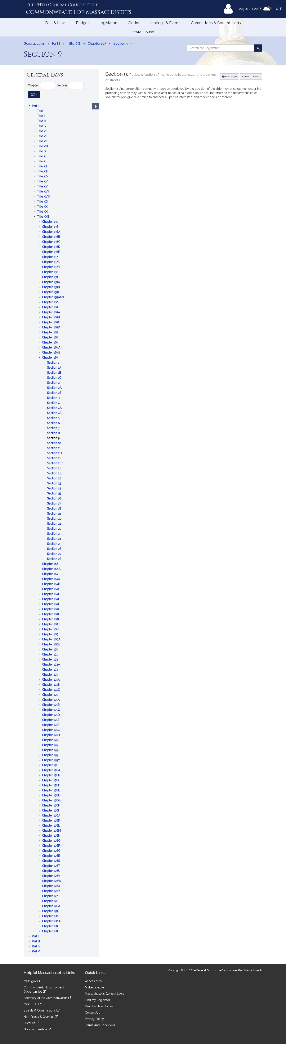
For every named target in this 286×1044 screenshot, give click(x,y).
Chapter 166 (50, 564)
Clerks (133, 23)
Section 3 (54, 398)
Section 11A (55, 453)
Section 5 (53, 418)
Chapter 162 (50, 332)
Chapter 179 (50, 911)
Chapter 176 (50, 765)
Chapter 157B (51, 267)
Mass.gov (30, 981)
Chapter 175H (51, 735)
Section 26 (54, 549)
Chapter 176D (51, 785)
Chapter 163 (50, 337)
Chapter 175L (51, 755)
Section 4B (54, 413)
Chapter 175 (50, 695)
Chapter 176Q (51, 851)
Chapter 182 (50, 931)
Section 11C (55, 463)
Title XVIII (43, 197)
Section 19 (54, 514)
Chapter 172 (50, 660)
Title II (41, 116)
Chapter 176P (51, 846)
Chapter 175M (51, 760)
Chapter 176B (51, 775)
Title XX (42, 207)
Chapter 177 (50, 896)
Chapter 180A (51, 921)
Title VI (42, 136)
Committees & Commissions (216, 23)
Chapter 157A (51, 262)
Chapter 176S (51, 861)
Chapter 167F (51, 604)
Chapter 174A (51, 680)
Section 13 (54, 483)
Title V (42, 131)
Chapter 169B (51, 644)
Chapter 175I (50, 740)
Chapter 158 (50, 272)
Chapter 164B (51, 353)
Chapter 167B (51, 584)
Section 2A (54, 388)
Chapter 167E (51, 599)
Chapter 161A (51, 312)
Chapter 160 (50, 302)
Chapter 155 (50, 222)
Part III (36, 941)
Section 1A (54, 368)
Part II (36, 936)
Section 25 (54, 544)
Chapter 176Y (51, 891)
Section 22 (54, 529)
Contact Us (92, 1012)
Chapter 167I (51, 619)
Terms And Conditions (100, 1025)
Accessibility (93, 981)
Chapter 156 (50, 227)
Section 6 (54, 423)
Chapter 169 (50, 634)
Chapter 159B (51, 287)
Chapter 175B (51, 705)
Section (62, 85)
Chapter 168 (50, 629)
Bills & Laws (56, 23)
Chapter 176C (51, 780)
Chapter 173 (50, 670)
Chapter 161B (51, 317)
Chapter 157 (50, 257)
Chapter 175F (51, 725)
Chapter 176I (51, 811)
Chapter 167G (51, 609)
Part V (36, 951)
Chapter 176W (52, 881)
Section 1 (53, 363)
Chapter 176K (51, 821)
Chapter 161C (51, 322)
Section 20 (54, 519)
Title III (41, 121)
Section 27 (54, 554)
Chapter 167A (51, 579)
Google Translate (36, 1029)
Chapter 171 (50, 655)
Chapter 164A (51, 348)
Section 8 (54, 433)
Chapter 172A (51, 665)
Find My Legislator (97, 1000)
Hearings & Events (165, 23)
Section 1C (54, 378)
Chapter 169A (51, 639)
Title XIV (43, 176)
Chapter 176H (51, 805)
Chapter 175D (51, 715)
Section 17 (54, 504)
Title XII (42, 166)
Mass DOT (31, 1004)
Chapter (33, 85)
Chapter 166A (51, 569)
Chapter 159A (51, 282)
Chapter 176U (51, 871)
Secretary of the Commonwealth (46, 998)
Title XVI (43, 187)
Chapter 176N (51, 836)
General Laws (34, 44)
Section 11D (55, 468)
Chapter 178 (50, 901)
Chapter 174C (51, 690)
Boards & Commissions (40, 1010)
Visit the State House (99, 1006)
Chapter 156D (51, 247)
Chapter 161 (50, 307)
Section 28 (54, 559)
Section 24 (54, 539)
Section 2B (54, 393)
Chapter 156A (51, 232)
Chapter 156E (51, 252)
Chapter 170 (50, 649)
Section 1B (54, 373)
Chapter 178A (51, 906)
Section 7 (53, 428)
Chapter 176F (51, 795)
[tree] (61, 528)
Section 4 (54, 403)
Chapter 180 (50, 916)
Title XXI (43, 212)
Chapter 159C (51, 292)
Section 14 (54, 488)
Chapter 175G (51, 730)
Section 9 (54, 438)
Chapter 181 (50, 926)
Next (256, 76)
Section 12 (54, 478)
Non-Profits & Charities (39, 1016)
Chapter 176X (51, 886)
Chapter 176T (51, 866)
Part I (35, 106)
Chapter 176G (51, 800)
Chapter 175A (51, 700)
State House (143, 32)
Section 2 (54, 383)
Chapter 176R (51, 856)
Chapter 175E (51, 720)
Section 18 (54, 509)
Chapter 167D (51, 594)
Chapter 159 (50, 277)
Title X (41, 156)
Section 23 (54, 534)
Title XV (43, 181)
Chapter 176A (51, 770)
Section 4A (54, 408)
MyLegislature (94, 987)
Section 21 (54, 524)
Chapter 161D (51, 327)
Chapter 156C (51, 242)
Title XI (42, 161)
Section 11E (55, 473)
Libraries (30, 1023)
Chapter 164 (50, 343)
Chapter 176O (51, 841)
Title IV (42, 126)
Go (35, 94)
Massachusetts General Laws (104, 993)
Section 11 (54, 448)
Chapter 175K (51, 750)
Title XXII (43, 217)
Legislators (108, 23)
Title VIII (43, 146)
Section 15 (54, 493)
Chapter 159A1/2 (53, 297)
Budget (82, 23)
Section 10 (54, 443)
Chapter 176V (51, 876)
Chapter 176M (52, 831)
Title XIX (43, 202)
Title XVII (43, 192)
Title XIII (42, 171)
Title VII (42, 141)
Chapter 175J (51, 745)
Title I (41, 111)
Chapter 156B (51, 237)
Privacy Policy (94, 1019)
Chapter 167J (51, 624)
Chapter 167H (51, 614)
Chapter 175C (51, 710)
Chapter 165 (50, 358)
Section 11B (55, 458)
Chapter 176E (51, 790)
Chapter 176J (51, 816)
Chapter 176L (51, 826)
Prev (247, 76)
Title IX (42, 151)
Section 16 (54, 499)
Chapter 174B (51, 685)
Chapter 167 (50, 574)
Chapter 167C (51, 589)
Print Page (230, 76)
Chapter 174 (50, 675)
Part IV (36, 946)
